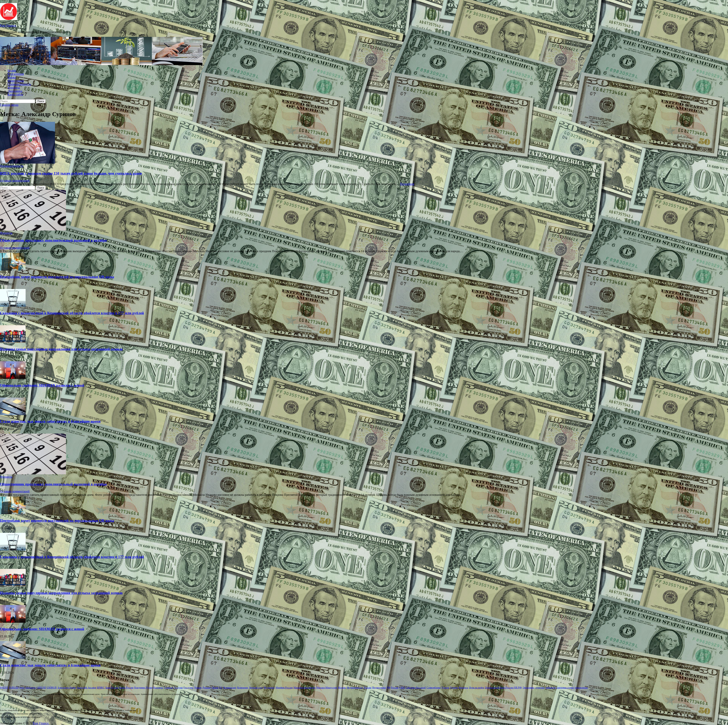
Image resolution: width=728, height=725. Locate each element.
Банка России (126, 687)
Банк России (111, 687)
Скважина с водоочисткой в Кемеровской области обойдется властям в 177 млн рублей (72, 313)
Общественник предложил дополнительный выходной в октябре (53, 240)
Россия (394, 687)
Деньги (198, 687)
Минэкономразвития (304, 687)
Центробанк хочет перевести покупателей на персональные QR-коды (57, 277)
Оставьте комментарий (15, 180)
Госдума (178, 687)
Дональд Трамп (210, 687)
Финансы (14, 87)
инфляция (551, 687)
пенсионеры (581, 687)
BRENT (4, 687)
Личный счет (256, 687)
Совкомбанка (434, 687)
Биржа (12, 77)
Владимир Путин (143, 687)
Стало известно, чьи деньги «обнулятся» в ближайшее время (50, 421)
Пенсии (367, 687)
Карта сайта (15, 94)
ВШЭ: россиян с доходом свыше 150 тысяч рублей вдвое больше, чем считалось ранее (71, 173)
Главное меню (9, 104)
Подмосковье (379, 687)
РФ (388, 687)
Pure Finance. (8, 25)
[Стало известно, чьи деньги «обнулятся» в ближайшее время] (13, 414)
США (402, 687)
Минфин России (284, 687)
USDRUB (52, 687)
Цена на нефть (476, 687)
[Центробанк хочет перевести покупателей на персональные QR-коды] (13, 269)
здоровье (540, 687)
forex (22, 687)
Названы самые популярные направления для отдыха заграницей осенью (61, 349)
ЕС (221, 687)
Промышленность (19, 84)
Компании (242, 687)
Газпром (168, 687)
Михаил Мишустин (326, 687)
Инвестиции (16, 80)
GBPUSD (41, 687)
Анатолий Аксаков (86, 687)
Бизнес (12, 70)
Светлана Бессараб (416, 687)
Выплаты (158, 687)
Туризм (445, 687)
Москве (342, 687)
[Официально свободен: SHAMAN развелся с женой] (13, 377)
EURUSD (14, 687)
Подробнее (407, 184)
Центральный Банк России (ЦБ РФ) (503, 687)
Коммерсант (229, 687)
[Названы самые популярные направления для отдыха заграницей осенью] (13, 341)
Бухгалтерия (16, 74)
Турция (454, 687)
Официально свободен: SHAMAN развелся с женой (42, 385)
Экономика (15, 91)
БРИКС (101, 687)
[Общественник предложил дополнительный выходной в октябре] (33, 229)
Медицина (269, 687)
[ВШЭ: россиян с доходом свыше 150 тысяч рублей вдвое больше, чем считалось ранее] (364, 143)
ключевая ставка (565, 687)
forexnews (30, 687)
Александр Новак (66, 687)
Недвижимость (355, 687)
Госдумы (188, 687)
